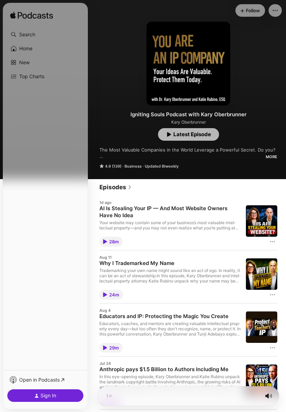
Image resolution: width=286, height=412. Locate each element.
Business (133, 166)
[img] (31, 15)
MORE (271, 156)
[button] (45, 35)
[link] (115, 187)
